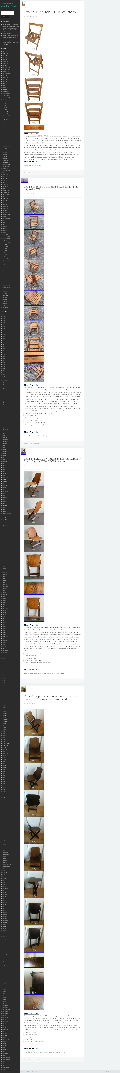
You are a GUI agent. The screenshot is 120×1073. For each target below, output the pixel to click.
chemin (4, 930)
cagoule (4, 783)
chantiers (5, 894)
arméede (5, 497)
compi (4, 1025)
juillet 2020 (5, 198)
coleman (4, 983)
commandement (6, 1009)
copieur (4, 1049)
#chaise (34, 165)
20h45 (4, 334)
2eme (4, 348)
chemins (5, 934)
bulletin (4, 763)
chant (4, 890)
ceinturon (5, 872)
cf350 (4, 882)
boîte (4, 673)
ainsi (4, 407)
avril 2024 (5, 108)
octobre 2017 (5, 265)
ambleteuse (5, 439)
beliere (4, 622)
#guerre (46, 1052)
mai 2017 (5, 275)
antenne (4, 473)
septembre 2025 (6, 73)
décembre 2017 (6, 261)
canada (4, 812)
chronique (5, 949)
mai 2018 (5, 251)
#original (38, 436)
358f (4, 364)
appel (4, 483)
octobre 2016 (5, 289)
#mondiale (51, 1052)
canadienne (5, 814)
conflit (4, 1031)
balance (4, 578)
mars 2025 (5, 85)
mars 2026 (5, 61)
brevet (4, 737)
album (4, 415)
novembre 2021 (6, 166)
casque (4, 856)
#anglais (26, 165)
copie (4, 1047)
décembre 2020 (6, 188)
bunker (4, 765)
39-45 (4, 368)
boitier (4, 677)
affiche (4, 389)
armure (4, 501)
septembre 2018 (6, 242)
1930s (4, 324)
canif (4, 816)
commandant (5, 1007)
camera (4, 799)
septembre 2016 (6, 291)
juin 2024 (5, 103)
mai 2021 (5, 178)
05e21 (4, 318)
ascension (5, 515)
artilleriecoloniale (7, 513)
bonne (4, 687)
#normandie (57, 1052)
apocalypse (5, 477)
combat (4, 1001)
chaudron (5, 918)
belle (4, 624)
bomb (4, 679)
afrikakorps (5, 395)
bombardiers (5, 683)
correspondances (7, 1059)
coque (4, 1051)
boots (4, 697)
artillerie (5, 511)
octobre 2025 (6, 71)
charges (4, 900)
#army (31, 673)
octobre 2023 (6, 120)
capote (4, 830)
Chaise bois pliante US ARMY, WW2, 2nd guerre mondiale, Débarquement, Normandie (52, 698)
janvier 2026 (5, 65)
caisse (4, 785)
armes (4, 499)
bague (4, 566)
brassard (5, 721)
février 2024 (5, 112)
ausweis (5, 532)
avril (4, 556)
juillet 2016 (5, 295)
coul (3, 1065)
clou (3, 975)
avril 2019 (5, 228)
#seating (63, 673)
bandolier (5, 584)
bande (4, 582)
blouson (4, 665)
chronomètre (5, 953)
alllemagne (5, 429)
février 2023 (5, 136)
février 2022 (5, 160)
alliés (4, 427)
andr (4, 457)
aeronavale (5, 387)
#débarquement (39, 1052)
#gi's (45, 673)
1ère (3, 330)
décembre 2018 (6, 236)
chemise (5, 936)
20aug (4, 332)
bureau (4, 769)
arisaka (4, 489)
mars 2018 (5, 255)
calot (4, 797)
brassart (4, 723)
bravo (4, 725)
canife (4, 818)
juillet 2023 (5, 126)
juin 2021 (5, 176)
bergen (4, 634)
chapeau (4, 896)
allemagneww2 (6, 421)
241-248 (4, 336)
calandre (5, 791)
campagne (5, 806)
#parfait (43, 436)
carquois (5, 840)
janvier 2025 (5, 89)
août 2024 (5, 99)
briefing (4, 739)
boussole (5, 709)
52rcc (4, 374)
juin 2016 (5, 297)
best (4, 638)
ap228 (4, 475)
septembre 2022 (6, 146)
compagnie (5, 1021)
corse (4, 1061)
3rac (4, 370)
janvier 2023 (5, 138)
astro (4, 521)
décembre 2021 (6, 164)
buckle (4, 761)
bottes (4, 703)
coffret (4, 979)
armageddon (5, 491)
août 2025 (5, 75)
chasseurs (5, 914)
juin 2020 (5, 200)
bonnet (4, 689)
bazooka (4, 614)
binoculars (5, 652)
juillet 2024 (5, 101)
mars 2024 (5, 109)
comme (4, 1015)
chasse (4, 910)
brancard (5, 719)
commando (5, 1011)
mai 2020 (5, 202)
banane (4, 580)
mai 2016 (5, 299)
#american (26, 673)
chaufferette (5, 920)
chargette (5, 902)
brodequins (5, 753)
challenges (5, 888)
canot (4, 822)
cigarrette (5, 961)
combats (4, 1003)
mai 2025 (5, 81)
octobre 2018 (5, 240)
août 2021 (5, 172)
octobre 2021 (5, 168)
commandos (5, 1013)
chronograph (5, 951)
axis (4, 560)
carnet (4, 838)
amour (4, 447)
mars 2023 (5, 134)
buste (4, 773)
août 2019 (5, 220)
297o (4, 346)
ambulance (5, 441)
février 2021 (5, 184)
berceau (4, 626)
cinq (4, 965)
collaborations (6, 985)
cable (4, 777)
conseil (4, 1037)
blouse (4, 662)
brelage (4, 729)
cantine (4, 824)
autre (4, 540)
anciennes (5, 453)
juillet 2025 (5, 77)
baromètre (5, 592)
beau (4, 618)
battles (4, 610)
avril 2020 (5, 204)
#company (40, 673)
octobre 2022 (6, 144)
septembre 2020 (6, 194)
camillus (5, 801)
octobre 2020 (6, 192)
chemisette (5, 938)
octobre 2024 (6, 95)
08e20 (4, 322)
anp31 (4, 471)
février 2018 (5, 257)
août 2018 (5, 245)
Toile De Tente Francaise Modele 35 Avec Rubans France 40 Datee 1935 (10, 29)
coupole (4, 1069)
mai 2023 (5, 130)
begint (4, 620)
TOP (113, 1071)
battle (4, 606)
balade (4, 576)
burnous (4, 771)
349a (4, 360)
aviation (4, 548)
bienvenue (5, 646)
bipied (4, 654)
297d (4, 344)
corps (4, 1055)
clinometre (5, 973)
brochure (5, 749)
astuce (4, 523)
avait (4, 542)
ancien (4, 449)
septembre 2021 (6, 170)
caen (4, 781)
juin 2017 (5, 273)
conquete (5, 1035)
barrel (4, 596)
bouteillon (5, 715)
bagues (4, 568)
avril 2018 (5, 253)
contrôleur (5, 1045)
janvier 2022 (5, 162)
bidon (4, 644)
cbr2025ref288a (6, 866)
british (4, 747)
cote (3, 1063)
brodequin (5, 751)
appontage (5, 485)
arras (4, 507)
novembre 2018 (6, 238)
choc (4, 945)
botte (4, 701)
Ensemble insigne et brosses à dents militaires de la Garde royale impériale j (11, 42)
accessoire (5, 378)
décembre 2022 (6, 140)
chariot (4, 904)
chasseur (5, 912)
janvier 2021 (5, 186)
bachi (4, 564)
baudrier (4, 612)
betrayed (5, 640)
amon (4, 445)
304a (4, 354)
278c (4, 342)
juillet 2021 (5, 174)
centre (4, 876)
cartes (4, 848)
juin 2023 (5, 128)
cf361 (4, 884)
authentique (5, 536)
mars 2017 (5, 279)
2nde (4, 350)
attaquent (5, 526)
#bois (30, 165)
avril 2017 (5, 277)
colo (3, 995)
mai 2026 (5, 57)
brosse (4, 755)
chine (4, 943)
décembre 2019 (6, 212)
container (5, 1041)
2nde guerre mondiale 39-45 (8, 4)
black (4, 656)
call (3, 793)
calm (4, 795)
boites (4, 675)
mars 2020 (5, 206)
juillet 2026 (5, 53)
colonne (4, 999)
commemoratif (6, 1017)
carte (4, 846)
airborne (4, 409)
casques (4, 858)
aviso (4, 554)
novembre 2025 (6, 69)
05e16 (4, 316)
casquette (5, 860)
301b (4, 352)
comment (5, 1019)
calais (4, 789)
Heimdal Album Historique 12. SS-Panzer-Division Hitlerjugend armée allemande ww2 (10, 37)
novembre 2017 (6, 263)
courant (4, 1071)
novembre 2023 (6, 118)
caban (4, 775)
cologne (4, 997)
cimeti (4, 963)
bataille (4, 598)
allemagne (5, 419)
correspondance (6, 1057)
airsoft (4, 411)
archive (4, 487)
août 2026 (5, 51)
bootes (4, 695)
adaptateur (5, 382)
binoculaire (5, 650)
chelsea (4, 928)
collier (4, 993)
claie (4, 967)
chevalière (5, 940)
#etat (34, 436)
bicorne (4, 642)
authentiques (6, 538)
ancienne (5, 451)
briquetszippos (6, 743)
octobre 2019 (5, 216)
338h (4, 356)
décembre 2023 (6, 116)
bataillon (4, 602)
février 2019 (5, 232)
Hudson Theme (107, 1071)
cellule (4, 874)
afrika (4, 393)
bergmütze (5, 636)
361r (4, 366)
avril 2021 (5, 180)
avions (4, 552)
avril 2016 (5, 301)
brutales (4, 759)
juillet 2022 (5, 150)
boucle (4, 705)
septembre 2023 (6, 122)
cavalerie (5, 862)
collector (5, 991)
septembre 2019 (6, 218)
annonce (4, 467)
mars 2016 (5, 303)
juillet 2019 (5, 222)
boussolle (5, 711)
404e (4, 372)
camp (4, 804)
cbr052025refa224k (7, 864)
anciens (4, 455)
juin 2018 (5, 248)
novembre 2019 (6, 214)
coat (3, 977)
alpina (4, 433)
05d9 (4, 314)
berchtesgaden (6, 628)
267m (4, 338)
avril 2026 (5, 59)
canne (4, 820)
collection (5, 989)
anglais (4, 459)
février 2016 (5, 305)
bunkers (4, 767)
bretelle (4, 735)
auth (3, 534)
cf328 (4, 880)
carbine (4, 832)
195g (4, 328)
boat (3, 667)
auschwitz (5, 528)
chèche (4, 924)
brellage (4, 731)
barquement (5, 594)
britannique (5, 745)
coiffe (4, 981)
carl (3, 836)
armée (4, 495)
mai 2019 (5, 226)
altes (4, 435)
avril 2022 (5, 156)
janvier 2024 (5, 114)
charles (4, 906)
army (4, 503)
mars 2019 (5, 230)
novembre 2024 (6, 93)
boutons (4, 717)
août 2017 (5, 269)
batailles (5, 600)
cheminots (5, 932)
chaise (4, 886)
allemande (5, 425)
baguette (5, 570)
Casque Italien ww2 (7, 33)
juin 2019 (5, 224)
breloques (5, 733)
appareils (5, 481)
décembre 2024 (6, 91)
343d (4, 358)
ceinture (4, 870)
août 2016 (5, 293)
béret (4, 630)
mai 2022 (5, 154)
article (4, 509)
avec (4, 544)
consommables (6, 1039)
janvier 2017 (5, 283)
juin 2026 (5, 55)
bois (3, 671)
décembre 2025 (6, 67)
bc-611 (4, 616)
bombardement (6, 681)
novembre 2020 (6, 190)
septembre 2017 (6, 267)
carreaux (5, 842)
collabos (4, 987)
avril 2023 (5, 132)
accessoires (5, 380)
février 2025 (5, 87)
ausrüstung (5, 529)
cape (4, 826)
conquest (5, 1033)
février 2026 (5, 63)
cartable (4, 844)
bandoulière (5, 586)
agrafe (4, 399)
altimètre (5, 437)
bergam (4, 632)
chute (4, 957)
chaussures (5, 922)
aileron (4, 403)
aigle (4, 401)
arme (4, 493)
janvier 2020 (5, 210)
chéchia (4, 926)
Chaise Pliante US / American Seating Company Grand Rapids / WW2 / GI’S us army (53, 460)
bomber (4, 685)
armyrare (5, 505)
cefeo (4, 868)
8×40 (4, 376)
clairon (4, 969)
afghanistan (5, 390)
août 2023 (5, 124)
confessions (5, 1029)
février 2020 (5, 208)
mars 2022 (5, 158)
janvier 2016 (5, 307)
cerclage (5, 878)
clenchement (6, 971)
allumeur (5, 431)
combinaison (5, 1005)
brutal (4, 757)
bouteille (5, 713)
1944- (4, 326)
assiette (4, 517)
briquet (4, 741)
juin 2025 (5, 79)
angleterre (5, 461)
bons (4, 691)
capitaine (5, 828)
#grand (49, 673)
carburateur (5, 834)
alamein (4, 413)
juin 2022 (5, 152)
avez (4, 546)
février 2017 (5, 281)
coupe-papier (6, 1067)
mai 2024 (5, 106)
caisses (4, 787)
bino (3, 648)
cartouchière (5, 852)
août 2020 (5, 196)
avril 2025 (5, 83)
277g (4, 340)
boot (3, 693)
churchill (5, 955)
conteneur (5, 1043)
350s (4, 362)
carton (4, 850)
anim (4, 463)
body (4, 668)
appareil (4, 479)
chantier (4, 892)
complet (4, 1027)
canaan (4, 810)
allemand (5, 423)
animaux (5, 465)
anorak (4, 469)
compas (4, 1023)
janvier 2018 (5, 259)
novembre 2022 (6, 142)
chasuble (5, 916)
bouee (4, 707)
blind (4, 658)
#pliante (39, 165)
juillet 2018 (5, 247)
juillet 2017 (5, 271)
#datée (30, 436)
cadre (4, 779)
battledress (5, 608)
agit (3, 397)
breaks (4, 727)
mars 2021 (5, 182)
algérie (4, 417)
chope (4, 946)
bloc (3, 660)
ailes (4, 405)
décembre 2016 (6, 285)
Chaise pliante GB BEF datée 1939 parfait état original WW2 (51, 188)
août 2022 (5, 148)
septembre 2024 (6, 97)
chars (4, 908)
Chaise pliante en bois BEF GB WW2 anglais (50, 12)
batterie (4, 604)
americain (5, 443)
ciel (3, 959)
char (4, 898)
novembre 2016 (6, 287)
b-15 (3, 562)
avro (3, 558)
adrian (4, 384)
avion (4, 550)
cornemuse (5, 1053)
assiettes (5, 519)
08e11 (4, 320)
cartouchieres (6, 854)
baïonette (5, 572)
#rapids (58, 673)
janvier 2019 (5, 234)
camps (4, 807)
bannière (5, 588)
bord (4, 699)
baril (4, 590)
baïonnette (5, 574)
